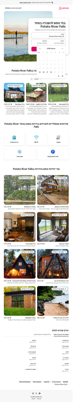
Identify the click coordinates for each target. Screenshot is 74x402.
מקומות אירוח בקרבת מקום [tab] (61, 334)
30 (62, 76)
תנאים (33, 399)
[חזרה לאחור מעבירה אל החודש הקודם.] (62, 48)
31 (58, 76)
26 (51, 72)
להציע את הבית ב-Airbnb (13, 8)
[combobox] (48, 36)
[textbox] (57, 43)
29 (40, 72)
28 (43, 72)
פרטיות (39, 399)
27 (47, 72)
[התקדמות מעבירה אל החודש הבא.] (40, 48)
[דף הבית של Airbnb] (64, 8)
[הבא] (31, 79)
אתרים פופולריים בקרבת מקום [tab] (42, 334)
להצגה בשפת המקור (25, 2)
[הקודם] (40, 79)
